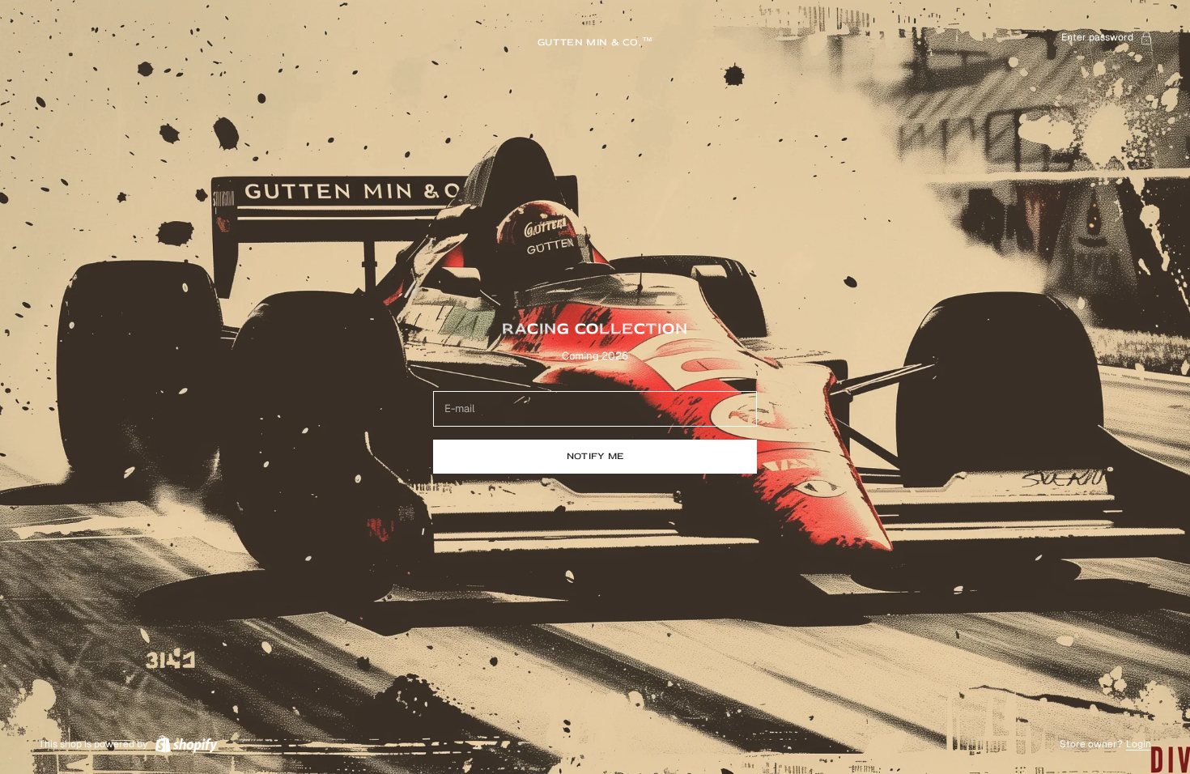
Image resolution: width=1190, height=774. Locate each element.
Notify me (595, 456)
